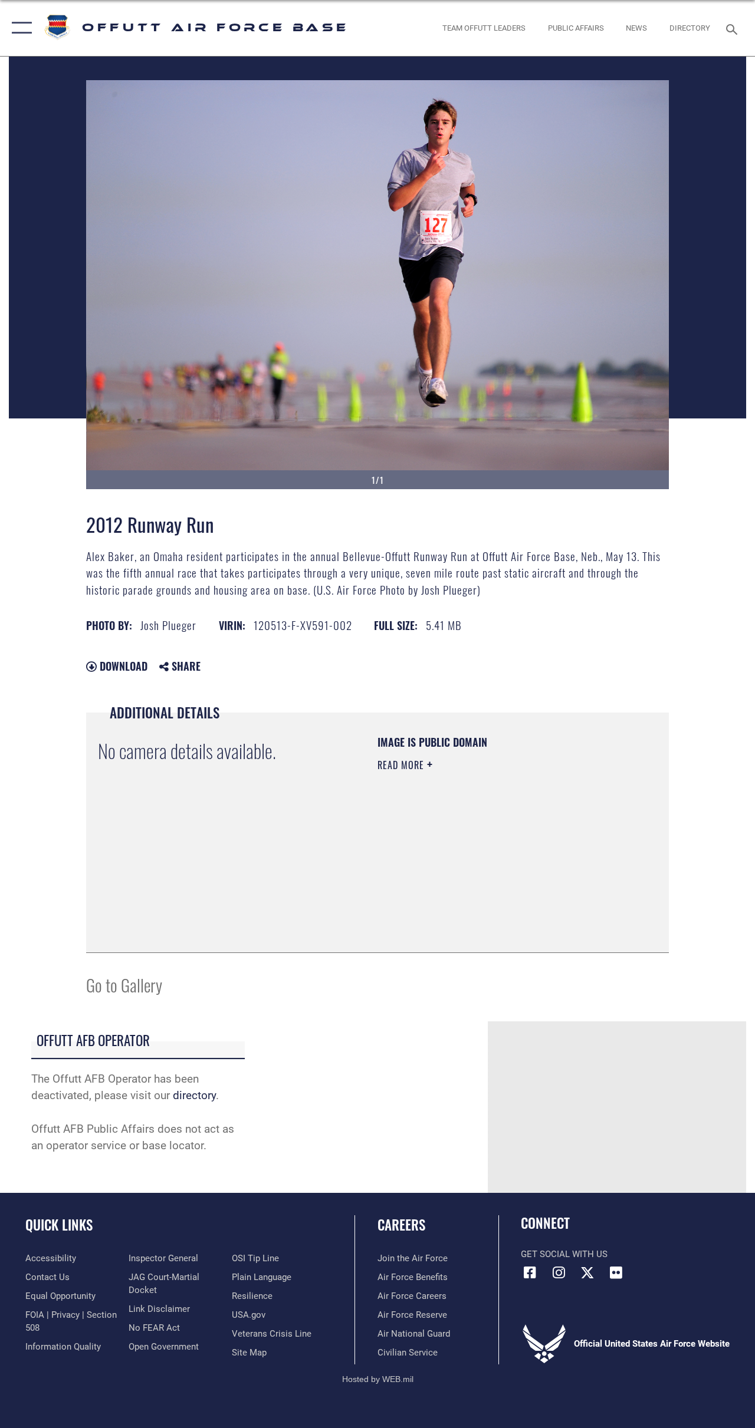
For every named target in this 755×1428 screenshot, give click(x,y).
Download (122, 666)
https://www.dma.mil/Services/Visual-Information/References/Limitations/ (483, 864)
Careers (401, 1225)
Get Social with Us (564, 1254)
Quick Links (59, 1225)
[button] (19, 28)
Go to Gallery (124, 984)
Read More (402, 765)
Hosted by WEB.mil (377, 1379)
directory (194, 1095)
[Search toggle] (734, 28)
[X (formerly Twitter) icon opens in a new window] (587, 1272)
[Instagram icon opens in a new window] (558, 1272)
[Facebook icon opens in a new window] (530, 1272)
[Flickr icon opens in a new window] (616, 1272)
